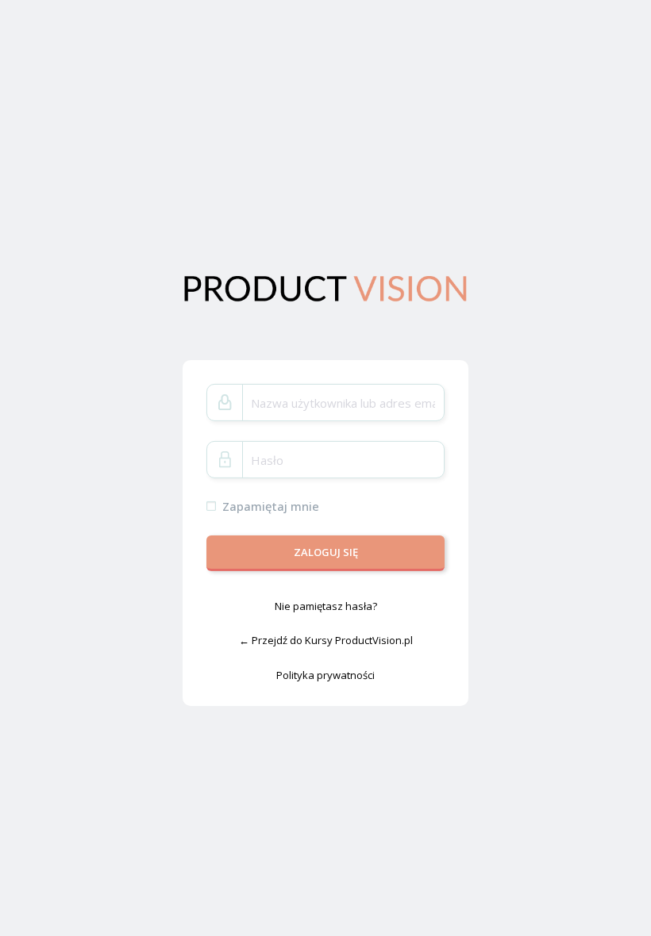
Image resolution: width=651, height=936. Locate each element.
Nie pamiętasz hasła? (326, 605)
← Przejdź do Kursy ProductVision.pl (326, 640)
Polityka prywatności (325, 675)
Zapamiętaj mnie (270, 506)
